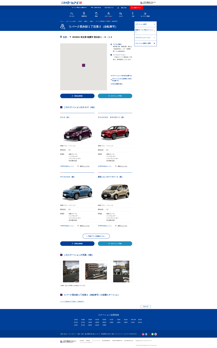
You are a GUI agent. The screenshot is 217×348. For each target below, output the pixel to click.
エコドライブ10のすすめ (130, 334)
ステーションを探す (71, 21)
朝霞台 (91, 21)
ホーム (61, 21)
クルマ (121, 16)
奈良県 (133, 322)
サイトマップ (118, 334)
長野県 (90, 322)
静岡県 (97, 322)
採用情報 (88, 340)
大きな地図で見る (117, 84)
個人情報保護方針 (106, 340)
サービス (71, 16)
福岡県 (90, 325)
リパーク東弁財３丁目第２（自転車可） (72, 301)
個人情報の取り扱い (129, 340)
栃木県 (97, 319)
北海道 (76, 319)
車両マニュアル (84, 166)
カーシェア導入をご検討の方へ (79, 7)
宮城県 (83, 319)
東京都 (125, 319)
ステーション (108, 16)
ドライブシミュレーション (143, 37)
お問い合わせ (63, 334)
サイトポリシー (72, 334)
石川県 (83, 322)
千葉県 (118, 319)
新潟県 (140, 319)
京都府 (111, 322)
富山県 (76, 322)
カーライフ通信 (145, 16)
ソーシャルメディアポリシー (86, 342)
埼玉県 (80, 21)
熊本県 (97, 325)
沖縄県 (104, 325)
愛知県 (104, 322)
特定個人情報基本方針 (117, 340)
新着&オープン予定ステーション (144, 31)
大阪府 (118, 322)
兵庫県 (125, 322)
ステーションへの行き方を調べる (122, 75)
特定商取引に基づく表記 (107, 334)
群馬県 (104, 319)
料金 (96, 16)
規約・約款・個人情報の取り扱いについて (89, 334)
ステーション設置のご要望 (143, 43)
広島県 (76, 325)
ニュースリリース (96, 340)
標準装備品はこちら (68, 166)
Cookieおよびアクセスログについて (144, 340)
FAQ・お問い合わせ (96, 7)
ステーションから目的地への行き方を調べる (122, 79)
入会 (133, 16)
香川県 (83, 325)
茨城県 (90, 319)
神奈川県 (133, 319)
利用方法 (84, 16)
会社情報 (82, 340)
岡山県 (140, 322)
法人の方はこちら (109, 7)
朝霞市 (85, 21)
